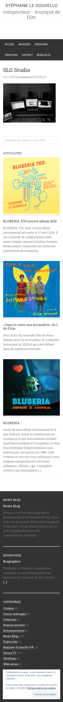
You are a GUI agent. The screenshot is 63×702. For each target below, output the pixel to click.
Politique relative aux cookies (41, 688)
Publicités (10, 642)
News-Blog (11, 506)
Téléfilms (9, 658)
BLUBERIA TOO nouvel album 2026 (30, 221)
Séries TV (10, 653)
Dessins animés (14, 625)
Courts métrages (14, 614)
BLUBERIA (11, 423)
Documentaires (13, 630)
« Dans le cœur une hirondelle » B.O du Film (30, 327)
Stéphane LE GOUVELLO (31, 5)
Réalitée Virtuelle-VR (18, 647)
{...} (5, 582)
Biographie (11, 561)
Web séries (10, 664)
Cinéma (8, 608)
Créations (9, 619)
